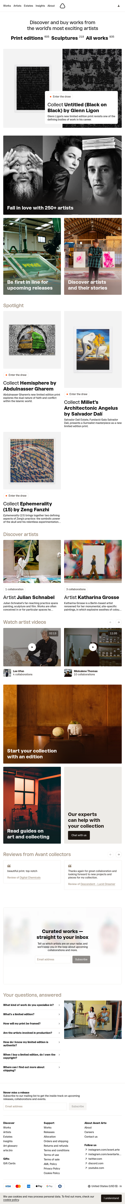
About (51, 5)
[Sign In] (119, 6)
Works (7, 5)
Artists (17, 5)
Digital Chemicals (30, 877)
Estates (28, 5)
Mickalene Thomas (86, 671)
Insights (40, 5)
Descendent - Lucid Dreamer (98, 884)
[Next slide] (119, 622)
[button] (32, 647)
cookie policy (11, 1199)
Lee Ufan (18, 671)
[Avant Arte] (62, 6)
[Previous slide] (110, 622)
